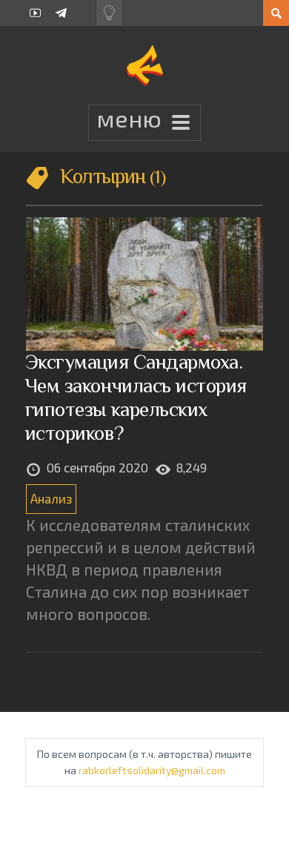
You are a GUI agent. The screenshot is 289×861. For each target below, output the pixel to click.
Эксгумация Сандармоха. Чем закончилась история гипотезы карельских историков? (136, 397)
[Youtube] (35, 13)
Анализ (51, 498)
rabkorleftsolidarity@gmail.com (152, 770)
